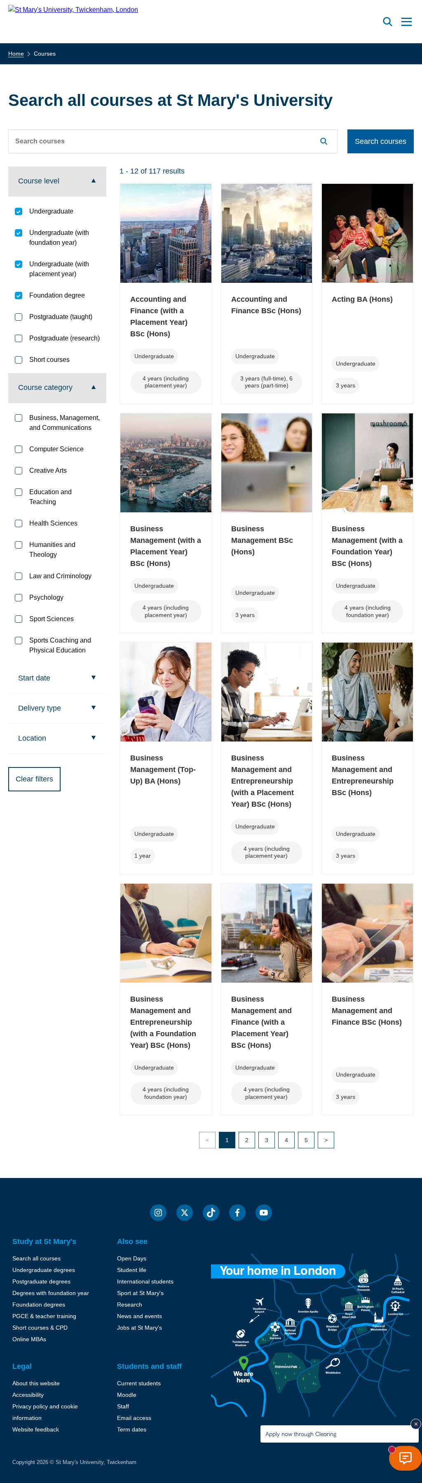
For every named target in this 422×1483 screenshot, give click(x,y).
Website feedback (35, 1429)
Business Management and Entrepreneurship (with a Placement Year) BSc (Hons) (262, 781)
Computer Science (56, 449)
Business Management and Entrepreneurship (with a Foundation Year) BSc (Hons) (163, 1022)
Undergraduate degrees (43, 1270)
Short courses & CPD (40, 1327)
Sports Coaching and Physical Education (60, 645)
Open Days (131, 1258)
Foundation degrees (38, 1304)
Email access (134, 1418)
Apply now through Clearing (300, 1433)
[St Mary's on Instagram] (158, 1212)
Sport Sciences (51, 618)
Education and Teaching (50, 496)
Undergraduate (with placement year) (59, 268)
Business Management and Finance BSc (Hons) (367, 1010)
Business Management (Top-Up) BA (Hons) (163, 769)
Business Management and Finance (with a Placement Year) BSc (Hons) (261, 1022)
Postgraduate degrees (41, 1281)
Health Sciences (53, 523)
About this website (36, 1383)
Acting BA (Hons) (362, 299)
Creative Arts (48, 470)
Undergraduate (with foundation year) (59, 237)
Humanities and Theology (52, 549)
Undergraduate (51, 211)
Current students (139, 1383)
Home (16, 53)
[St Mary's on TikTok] (211, 1212)
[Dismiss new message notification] (415, 1424)
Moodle (126, 1394)
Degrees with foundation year (50, 1293)
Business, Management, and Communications (64, 422)
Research (129, 1304)
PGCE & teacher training (44, 1316)
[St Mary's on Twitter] (184, 1212)
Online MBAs (29, 1339)
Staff (123, 1406)
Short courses (49, 359)
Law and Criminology (60, 576)
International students (145, 1281)
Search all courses (36, 1258)
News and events (139, 1316)
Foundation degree (57, 295)
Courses (45, 53)
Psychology (46, 597)
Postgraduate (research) (64, 338)
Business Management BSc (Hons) (262, 540)
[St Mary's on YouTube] (264, 1212)
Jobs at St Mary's (139, 1327)
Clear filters (34, 779)
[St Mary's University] (73, 21)
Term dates (131, 1429)
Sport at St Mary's (140, 1293)
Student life (131, 1270)
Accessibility (28, 1394)
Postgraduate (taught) (60, 316)
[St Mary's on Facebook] (237, 1212)
